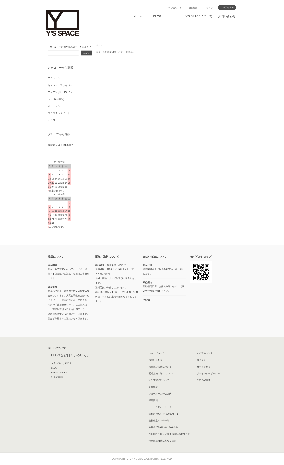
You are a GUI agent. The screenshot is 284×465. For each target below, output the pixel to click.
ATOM (206, 380)
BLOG (157, 16)
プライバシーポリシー (208, 373)
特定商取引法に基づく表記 (162, 440)
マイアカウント (174, 7)
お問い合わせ (227, 16)
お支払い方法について (160, 366)
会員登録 (193, 7)
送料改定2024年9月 (159, 420)
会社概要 (153, 387)
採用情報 (153, 400)
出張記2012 (57, 377)
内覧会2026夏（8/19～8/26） (164, 427)
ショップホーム (157, 353)
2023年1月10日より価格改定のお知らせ (169, 434)
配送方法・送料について (161, 373)
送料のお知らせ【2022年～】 (164, 413)
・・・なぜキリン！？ (160, 407)
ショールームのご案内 (160, 393)
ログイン (209, 7)
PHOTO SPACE (59, 372)
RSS (199, 380)
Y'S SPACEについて (198, 16)
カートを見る (204, 366)
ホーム (138, 16)
